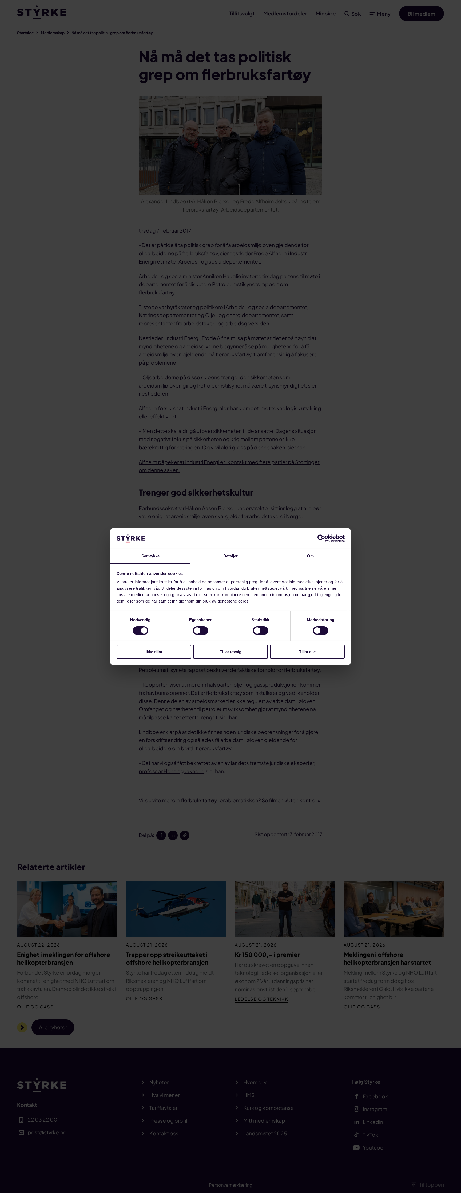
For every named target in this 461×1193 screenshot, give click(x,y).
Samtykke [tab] (150, 556)
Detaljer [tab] (230, 556)
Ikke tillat (154, 651)
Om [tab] (310, 556)
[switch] (200, 630)
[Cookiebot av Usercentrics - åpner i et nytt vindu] (321, 538)
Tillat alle (307, 651)
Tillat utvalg (230, 651)
